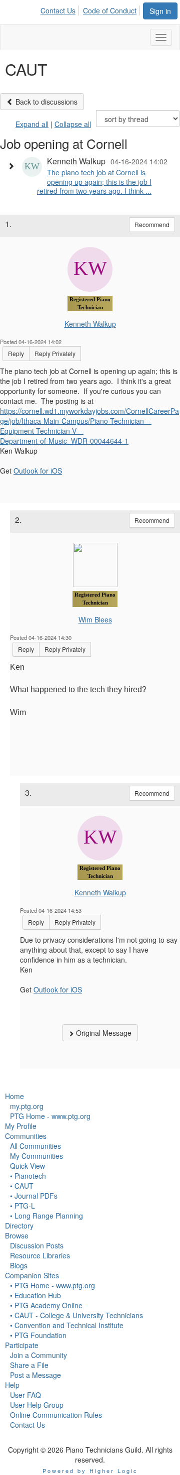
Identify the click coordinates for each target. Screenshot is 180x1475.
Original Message (103, 1033)
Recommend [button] (152, 224)
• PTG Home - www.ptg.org (52, 1285)
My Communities (36, 1156)
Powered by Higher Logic (90, 1471)
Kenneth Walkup (90, 324)
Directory (19, 1225)
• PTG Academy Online (46, 1305)
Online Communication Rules (56, 1415)
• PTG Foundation (38, 1335)
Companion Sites (32, 1275)
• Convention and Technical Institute (67, 1325)
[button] (14, 166)
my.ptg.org (27, 1106)
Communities (25, 1136)
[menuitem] (61, 8)
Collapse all (72, 124)
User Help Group (37, 1405)
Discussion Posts (37, 1245)
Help (12, 1385)
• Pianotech (28, 1176)
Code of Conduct (109, 10)
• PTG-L (22, 1206)
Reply (16, 353)
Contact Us (58, 10)
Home (14, 1096)
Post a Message (35, 1375)
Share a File (29, 1365)
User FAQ (25, 1395)
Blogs (19, 1265)
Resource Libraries (40, 1255)
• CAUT (22, 1186)
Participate (21, 1345)
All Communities (35, 1146)
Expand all (32, 124)
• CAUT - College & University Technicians (76, 1315)
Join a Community (38, 1355)
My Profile (20, 1126)
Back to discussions (46, 102)
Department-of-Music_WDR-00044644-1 (64, 441)
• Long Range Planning (46, 1216)
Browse (16, 1235)
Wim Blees (95, 619)
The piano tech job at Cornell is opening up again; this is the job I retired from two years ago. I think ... (94, 181)
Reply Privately (55, 353)
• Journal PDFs (34, 1196)
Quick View (27, 1166)
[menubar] (91, 8)
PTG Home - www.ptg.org (50, 1116)
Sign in (160, 11)
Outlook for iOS (38, 471)
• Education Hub (35, 1295)
